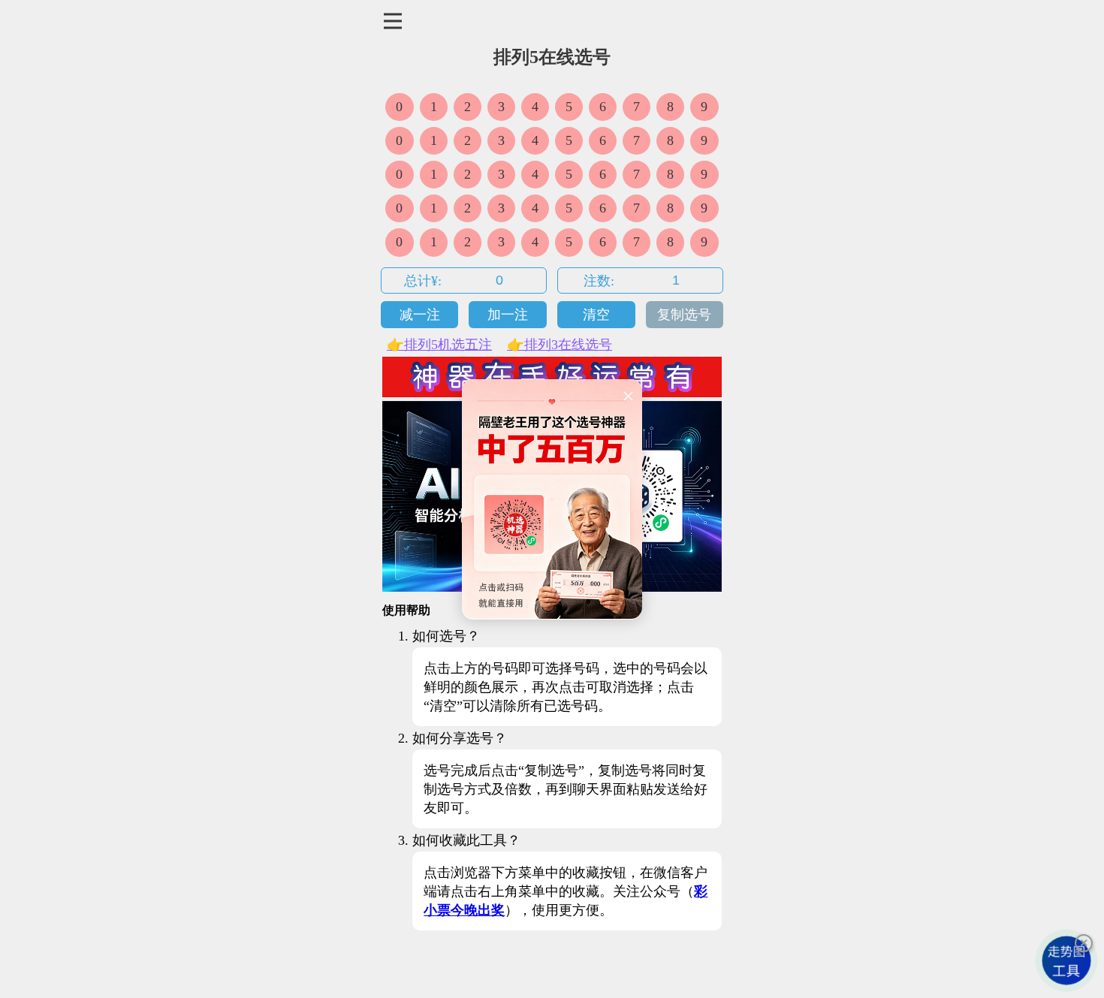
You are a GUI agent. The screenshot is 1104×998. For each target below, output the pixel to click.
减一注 (420, 314)
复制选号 (684, 314)
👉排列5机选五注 (439, 344)
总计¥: (423, 280)
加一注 (507, 314)
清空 (596, 314)
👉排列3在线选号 (559, 344)
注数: (599, 280)
